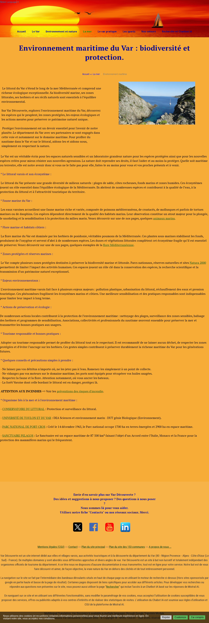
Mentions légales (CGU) (51, 547)
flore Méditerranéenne (118, 245)
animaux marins (164, 218)
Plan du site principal (93, 547)
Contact (73, 547)
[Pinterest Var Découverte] (125, 527)
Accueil (21, 31)
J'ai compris (197, 617)
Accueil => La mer (91, 74)
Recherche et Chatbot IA (177, 31)
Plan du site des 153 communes (127, 547)
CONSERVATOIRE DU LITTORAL (23, 409)
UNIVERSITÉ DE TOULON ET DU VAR (26, 418)
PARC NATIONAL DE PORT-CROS (23, 427)
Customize (180, 617)
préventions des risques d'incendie (80, 391)
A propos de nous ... (160, 547)
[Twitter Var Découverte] (77, 527)
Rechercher (112, 586)
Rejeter (166, 617)
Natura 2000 (198, 263)
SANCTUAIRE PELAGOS (17, 435)
